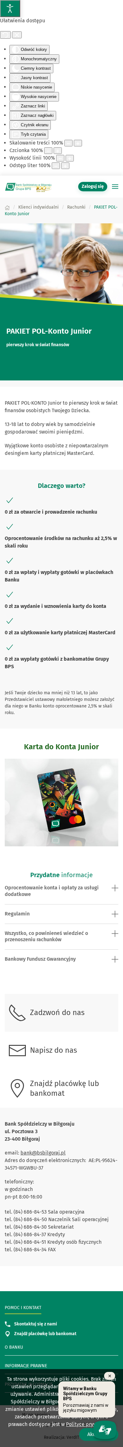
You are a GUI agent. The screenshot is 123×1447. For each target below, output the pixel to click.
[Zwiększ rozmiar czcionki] (58, 150)
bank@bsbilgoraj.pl (43, 1153)
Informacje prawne (26, 1365)
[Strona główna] (7, 207)
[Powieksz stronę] (78, 143)
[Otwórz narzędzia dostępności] (10, 8)
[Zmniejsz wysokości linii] (60, 158)
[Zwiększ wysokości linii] (70, 158)
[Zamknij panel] (17, 34)
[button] (115, 186)
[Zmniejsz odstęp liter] (56, 165)
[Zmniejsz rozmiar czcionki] (48, 150)
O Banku (14, 1347)
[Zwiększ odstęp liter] (65, 165)
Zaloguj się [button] (93, 186)
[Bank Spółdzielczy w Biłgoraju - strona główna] (28, 186)
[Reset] (5, 35)
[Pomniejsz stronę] (68, 143)
